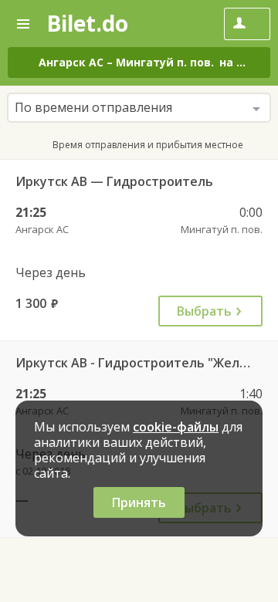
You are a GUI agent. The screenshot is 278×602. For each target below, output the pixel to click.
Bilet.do (87, 23)
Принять (139, 502)
